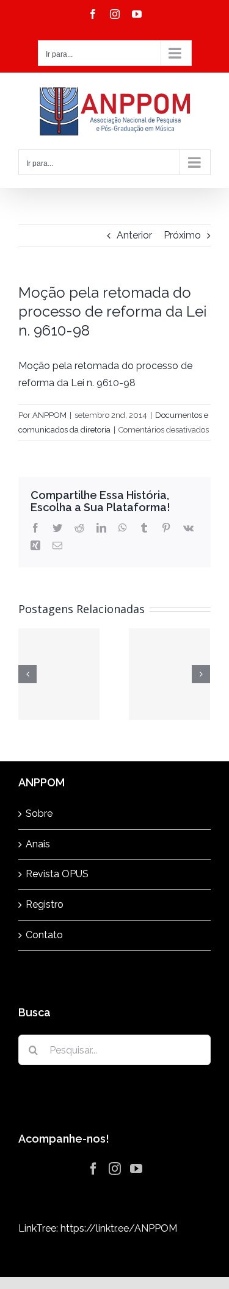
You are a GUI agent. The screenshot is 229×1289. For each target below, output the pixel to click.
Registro (45, 904)
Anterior (134, 235)
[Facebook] (93, 1169)
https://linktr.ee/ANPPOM (118, 1228)
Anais (38, 844)
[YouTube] (136, 1169)
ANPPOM (49, 415)
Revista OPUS (57, 874)
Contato (44, 935)
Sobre (39, 813)
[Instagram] (115, 1169)
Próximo (182, 235)
